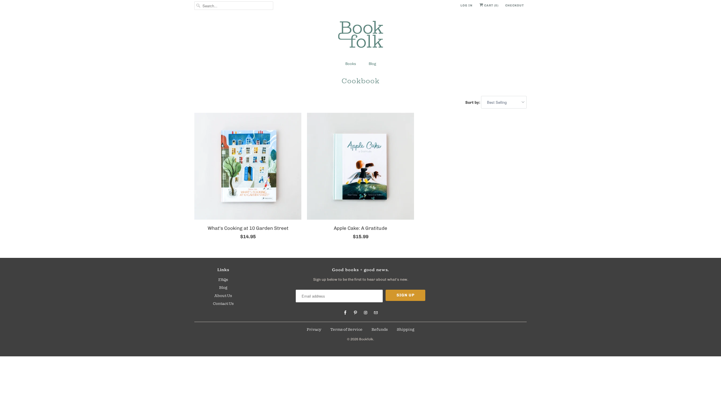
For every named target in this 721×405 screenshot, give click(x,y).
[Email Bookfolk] (375, 312)
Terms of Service (346, 329)
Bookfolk (366, 339)
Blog (372, 64)
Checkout (514, 5)
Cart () (491, 5)
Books (350, 64)
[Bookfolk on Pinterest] (355, 312)
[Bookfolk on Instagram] (365, 312)
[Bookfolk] (360, 35)
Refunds (379, 329)
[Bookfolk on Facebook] (345, 312)
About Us (223, 295)
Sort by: (473, 102)
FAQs (223, 279)
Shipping (405, 329)
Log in (466, 5)
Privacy (314, 329)
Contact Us (223, 303)
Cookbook (361, 80)
